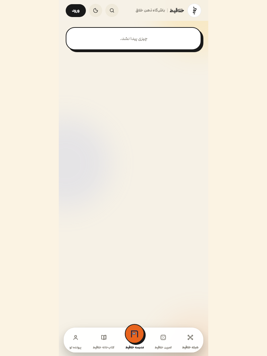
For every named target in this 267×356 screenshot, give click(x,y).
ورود (76, 11)
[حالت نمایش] (95, 10)
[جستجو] (112, 10)
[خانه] (194, 10)
